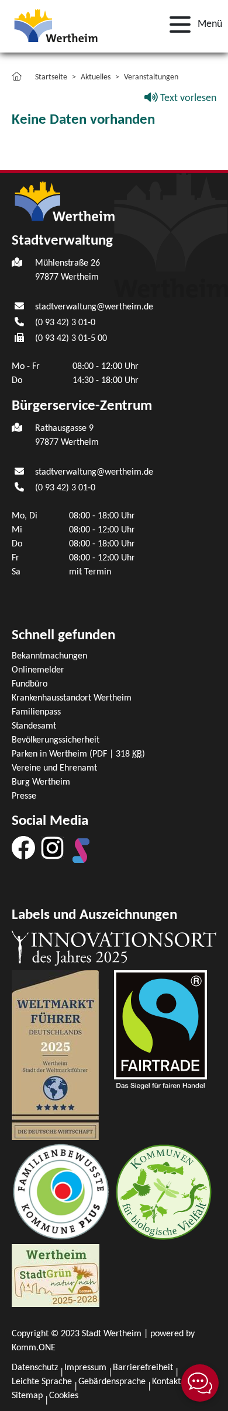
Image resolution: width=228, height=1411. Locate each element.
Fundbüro (29, 684)
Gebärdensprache (112, 1381)
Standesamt (34, 726)
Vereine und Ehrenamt (54, 768)
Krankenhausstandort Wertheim (72, 698)
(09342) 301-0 (65, 323)
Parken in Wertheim (78, 754)
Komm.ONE (34, 1348)
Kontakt (166, 1381)
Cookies (63, 1395)
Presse (24, 796)
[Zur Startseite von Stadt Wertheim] (55, 25)
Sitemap (27, 1395)
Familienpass (36, 712)
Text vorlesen (187, 98)
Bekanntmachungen (49, 656)
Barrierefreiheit (143, 1367)
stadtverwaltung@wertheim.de (94, 307)
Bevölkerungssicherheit (55, 740)
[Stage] (81, 850)
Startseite (51, 77)
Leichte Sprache (42, 1381)
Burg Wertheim (41, 782)
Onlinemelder (38, 670)
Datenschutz (35, 1367)
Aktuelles (95, 77)
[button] (192, 24)
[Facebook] (23, 847)
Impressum (85, 1367)
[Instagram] (52, 847)
